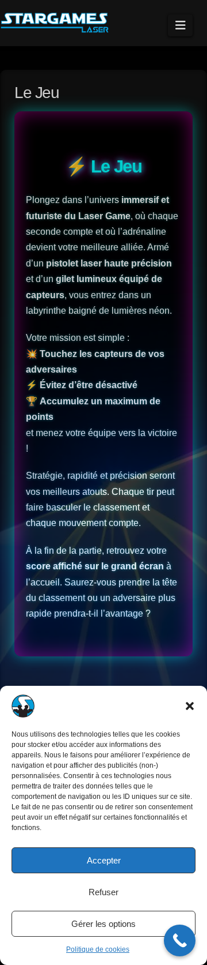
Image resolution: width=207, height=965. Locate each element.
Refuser (103, 892)
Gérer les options (103, 924)
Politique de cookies (97, 949)
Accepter (104, 860)
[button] (189, 706)
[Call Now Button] (179, 940)
